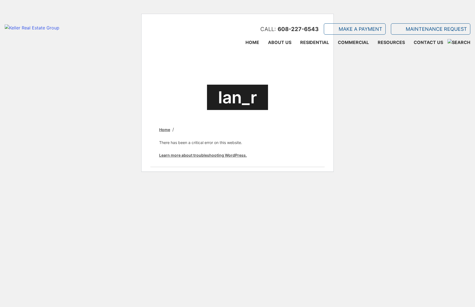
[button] (459, 42)
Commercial (353, 42)
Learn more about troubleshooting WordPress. (203, 155)
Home (252, 42)
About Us (279, 42)
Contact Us (428, 42)
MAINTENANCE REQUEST (436, 29)
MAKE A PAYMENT (360, 29)
